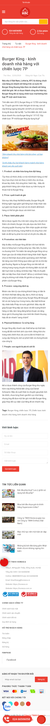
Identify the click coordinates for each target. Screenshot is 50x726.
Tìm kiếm (5, 634)
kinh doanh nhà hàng (26, 414)
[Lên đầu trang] (41, 719)
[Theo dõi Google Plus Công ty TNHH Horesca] (16, 704)
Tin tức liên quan (14, 484)
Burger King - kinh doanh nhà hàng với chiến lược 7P (20, 63)
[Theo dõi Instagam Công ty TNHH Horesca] (22, 704)
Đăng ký (5, 642)
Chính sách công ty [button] (12, 603)
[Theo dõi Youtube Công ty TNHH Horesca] (28, 704)
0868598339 (17, 576)
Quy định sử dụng (9, 622)
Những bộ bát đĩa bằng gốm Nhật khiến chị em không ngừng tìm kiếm (32, 548)
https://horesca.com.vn (22, 588)
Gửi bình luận (10, 469)
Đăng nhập (6, 638)
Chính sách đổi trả (9, 617)
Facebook (11, 660)
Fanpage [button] (6, 653)
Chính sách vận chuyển (11, 613)
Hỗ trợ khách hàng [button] (12, 628)
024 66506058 (15, 31)
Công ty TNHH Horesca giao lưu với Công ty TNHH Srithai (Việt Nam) (31, 521)
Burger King (13, 410)
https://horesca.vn (20, 584)
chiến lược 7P (25, 410)
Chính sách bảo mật (10, 609)
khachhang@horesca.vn (20, 580)
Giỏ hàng (5, 647)
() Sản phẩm (42, 32)
